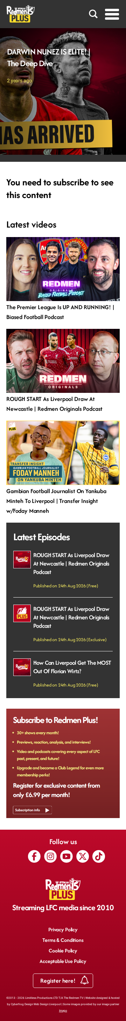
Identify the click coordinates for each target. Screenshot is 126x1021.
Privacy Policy (63, 929)
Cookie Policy (63, 950)
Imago (63, 1011)
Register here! (58, 980)
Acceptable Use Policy (63, 961)
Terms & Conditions (62, 940)
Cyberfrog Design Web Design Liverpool (36, 1004)
